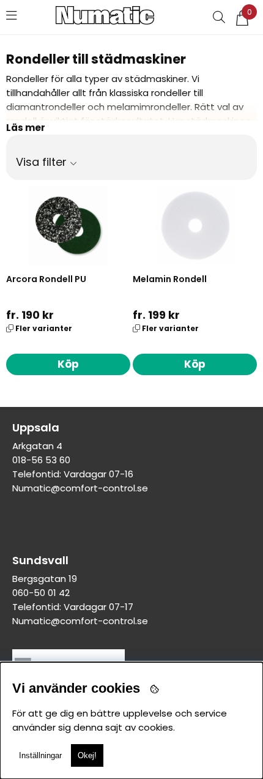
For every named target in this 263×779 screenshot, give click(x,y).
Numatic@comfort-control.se (80, 488)
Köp (68, 364)
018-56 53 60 (41, 459)
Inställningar (40, 755)
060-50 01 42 (41, 592)
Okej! (87, 755)
